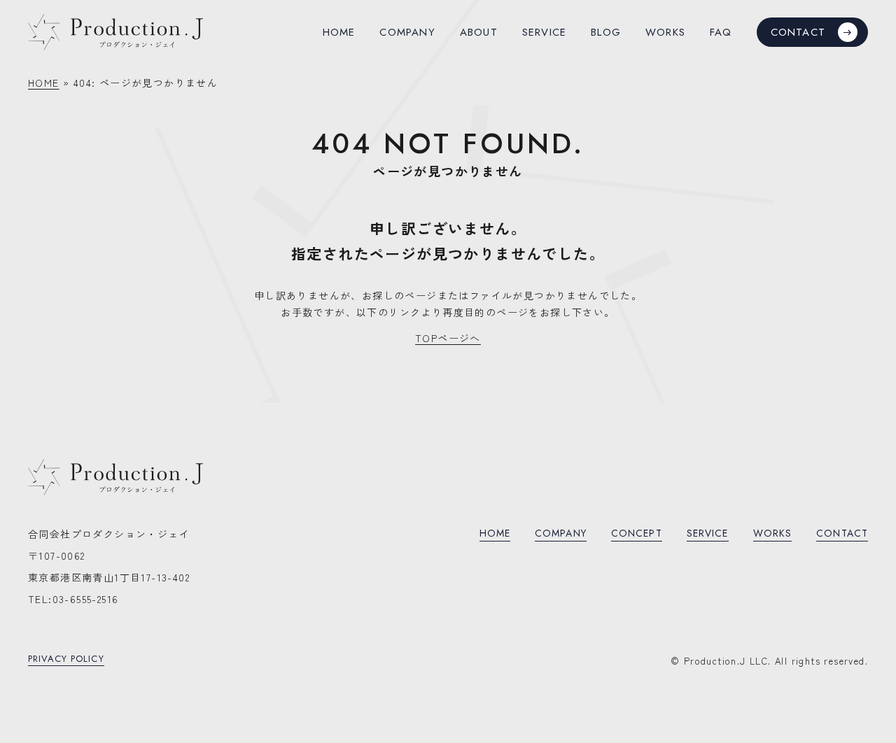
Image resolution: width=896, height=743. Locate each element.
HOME (43, 83)
